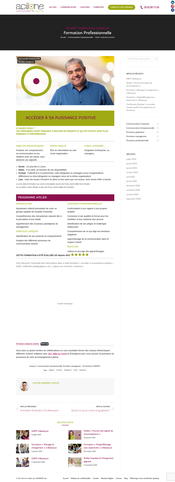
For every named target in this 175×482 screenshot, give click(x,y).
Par (91, 366)
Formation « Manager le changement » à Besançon (44, 446)
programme (83, 370)
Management (68, 370)
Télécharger (44, 344)
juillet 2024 (131, 159)
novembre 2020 (133, 190)
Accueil (63, 37)
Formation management (26, 62)
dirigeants (51, 370)
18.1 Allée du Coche (57, 354)
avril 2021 (130, 177)
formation (59, 370)
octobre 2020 (132, 195)
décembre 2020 (133, 186)
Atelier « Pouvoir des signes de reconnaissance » (98, 432)
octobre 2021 (132, 173)
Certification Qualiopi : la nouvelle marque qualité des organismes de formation (140, 107)
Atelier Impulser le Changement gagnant (99, 460)
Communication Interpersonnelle (80, 37)
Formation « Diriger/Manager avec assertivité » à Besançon (98, 446)
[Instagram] (172, 8)
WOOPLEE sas (41, 478)
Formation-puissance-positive (27, 344)
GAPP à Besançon (40, 431)
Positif (75, 370)
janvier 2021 (131, 181)
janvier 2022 (131, 168)
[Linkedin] (172, 4)
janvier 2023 (131, 164)
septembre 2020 (133, 199)
